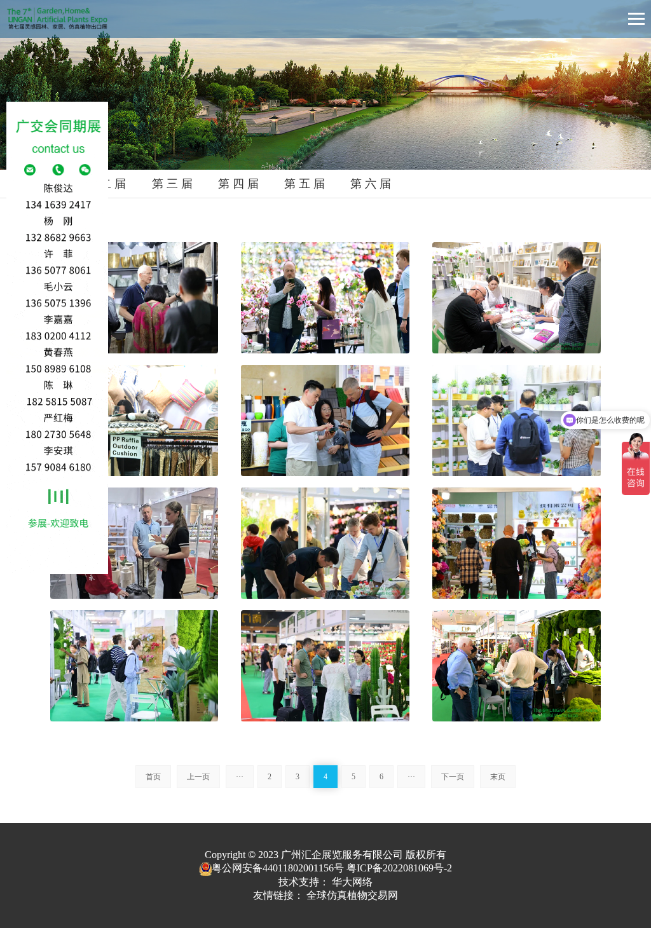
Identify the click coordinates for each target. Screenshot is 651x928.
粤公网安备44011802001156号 (278, 868)
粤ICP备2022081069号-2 (399, 868)
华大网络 (352, 882)
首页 (153, 776)
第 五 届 (304, 183)
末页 (497, 776)
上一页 (198, 776)
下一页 (452, 776)
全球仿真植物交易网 (352, 895)
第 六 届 (370, 183)
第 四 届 (238, 183)
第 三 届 (172, 183)
